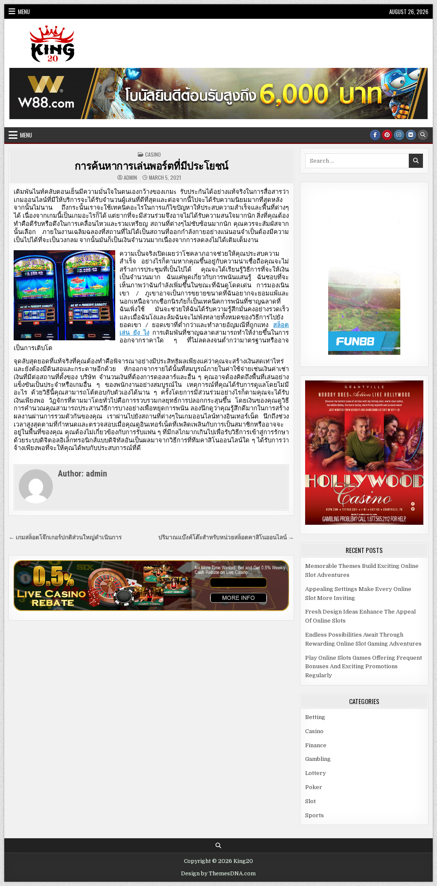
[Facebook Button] (375, 135)
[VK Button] (411, 135)
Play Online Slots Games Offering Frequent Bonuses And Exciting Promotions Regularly (363, 667)
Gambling (318, 759)
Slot (310, 801)
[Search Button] (423, 135)
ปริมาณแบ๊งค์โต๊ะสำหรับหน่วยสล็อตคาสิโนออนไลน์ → (226, 537)
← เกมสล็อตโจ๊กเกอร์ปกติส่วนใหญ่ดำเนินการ (65, 537)
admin (130, 177)
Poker (313, 787)
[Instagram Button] (399, 135)
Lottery (315, 773)
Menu (24, 11)
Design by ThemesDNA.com (218, 874)
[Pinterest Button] (387, 135)
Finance (315, 745)
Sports (314, 815)
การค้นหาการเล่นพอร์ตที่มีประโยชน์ (151, 165)
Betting (315, 717)
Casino (153, 154)
